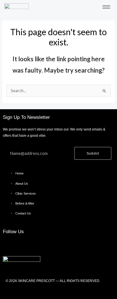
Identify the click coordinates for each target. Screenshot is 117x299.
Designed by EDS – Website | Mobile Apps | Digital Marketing (59, 291)
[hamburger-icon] (106, 7)
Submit (93, 153)
